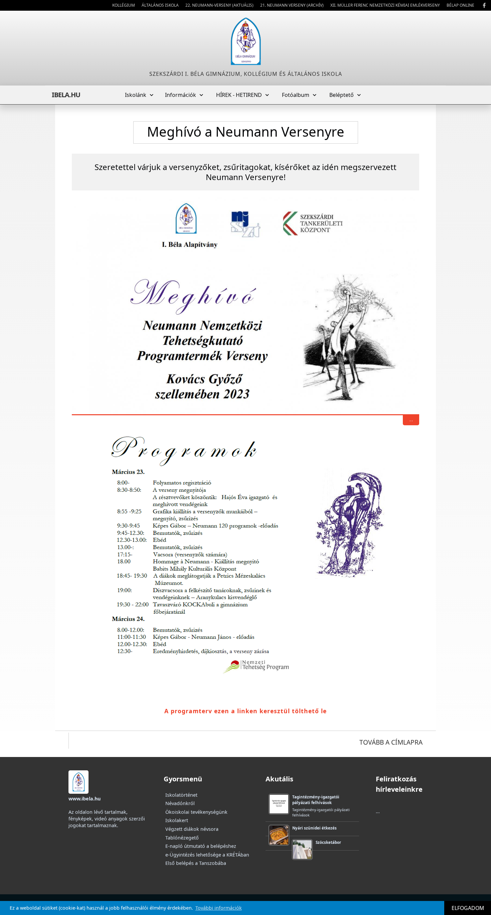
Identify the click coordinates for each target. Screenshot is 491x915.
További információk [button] (218, 908)
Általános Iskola (160, 5)
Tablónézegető (182, 837)
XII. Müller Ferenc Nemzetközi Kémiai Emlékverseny (385, 5)
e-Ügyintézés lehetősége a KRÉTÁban (207, 855)
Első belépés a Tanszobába (195, 863)
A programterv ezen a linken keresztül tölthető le (245, 711)
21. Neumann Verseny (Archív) (292, 5)
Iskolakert (176, 820)
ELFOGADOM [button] (468, 908)
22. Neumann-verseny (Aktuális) (219, 5)
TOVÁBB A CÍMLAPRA (391, 742)
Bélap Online (460, 5)
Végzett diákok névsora (191, 829)
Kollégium (123, 5)
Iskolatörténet (181, 795)
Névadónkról (180, 803)
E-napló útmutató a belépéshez (200, 846)
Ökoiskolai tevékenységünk (196, 812)
